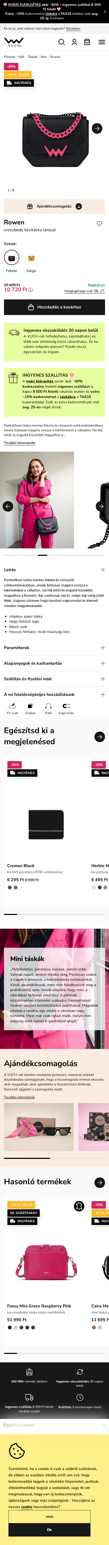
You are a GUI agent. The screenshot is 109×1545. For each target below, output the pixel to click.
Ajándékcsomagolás (54, 206)
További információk (19, 443)
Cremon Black (21, 866)
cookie (27, 1506)
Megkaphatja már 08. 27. (85, 291)
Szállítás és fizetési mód (28, 679)
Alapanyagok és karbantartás (33, 663)
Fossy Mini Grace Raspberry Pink (39, 1306)
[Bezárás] (105, 11)
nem (49, 1516)
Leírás (10, 570)
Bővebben (73, 28)
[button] (97, 128)
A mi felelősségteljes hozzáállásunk (39, 694)
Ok (49, 1529)
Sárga (31, 270)
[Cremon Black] (46, 810)
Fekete (11, 270)
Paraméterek (16, 648)
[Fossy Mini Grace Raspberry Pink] (46, 1250)
